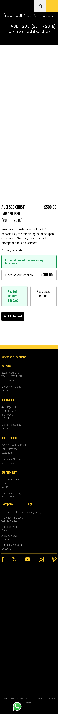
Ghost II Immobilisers (12, 512)
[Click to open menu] (52, 6)
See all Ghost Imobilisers (37, 31)
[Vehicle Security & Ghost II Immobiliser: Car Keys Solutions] (6, 6)
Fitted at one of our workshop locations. (24, 262)
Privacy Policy (33, 512)
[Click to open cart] (40, 6)
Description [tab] (9, 105)
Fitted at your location (29, 275)
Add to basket (13, 316)
